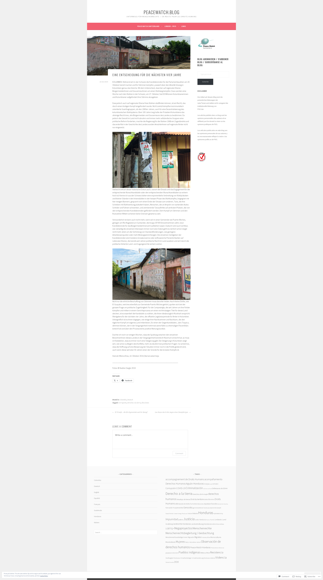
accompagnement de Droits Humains (185, 479)
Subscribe (205, 82)
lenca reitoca (220, 524)
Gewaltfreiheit (170, 513)
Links (183, 26)
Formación (169, 508)
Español (97, 498)
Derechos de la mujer (200, 494)
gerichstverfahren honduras (201, 508)
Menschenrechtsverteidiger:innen (176, 537)
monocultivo (206, 537)
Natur (187, 542)
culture (210, 488)
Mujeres (180, 541)
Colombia (123, 400)
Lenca (214, 524)
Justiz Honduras (200, 520)
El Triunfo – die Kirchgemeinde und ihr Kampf (131, 412)
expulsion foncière (210, 504)
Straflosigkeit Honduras (173, 558)
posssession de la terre (172, 553)
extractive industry (223, 504)
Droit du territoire (197, 499)
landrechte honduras (182, 523)
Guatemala (98, 510)
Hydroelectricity (218, 513)
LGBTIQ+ (170, 528)
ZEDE (176, 562)
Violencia (221, 557)
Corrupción (122, 403)
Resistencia (216, 552)
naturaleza (192, 542)
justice (180, 519)
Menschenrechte (202, 528)
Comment (179, 453)
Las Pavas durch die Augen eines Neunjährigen (171, 412)
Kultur (208, 520)
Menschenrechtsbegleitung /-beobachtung (190, 533)
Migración (191, 537)
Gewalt (219, 508)
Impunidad (172, 519)
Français (97, 504)
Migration (198, 537)
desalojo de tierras (183, 499)
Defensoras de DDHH (219, 488)
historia (195, 513)
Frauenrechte (178, 507)
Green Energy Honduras (180, 513)
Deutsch (130, 400)
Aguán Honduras (195, 483)
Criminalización (194, 488)
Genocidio (187, 507)
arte (211, 484)
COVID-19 (180, 488)
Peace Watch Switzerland (148, 26)
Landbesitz (218, 520)
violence (212, 558)
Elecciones (145, 403)
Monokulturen (171, 542)
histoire (190, 513)
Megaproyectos (183, 528)
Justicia (189, 519)
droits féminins (209, 499)
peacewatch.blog (162, 12)
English (96, 492)
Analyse (206, 484)
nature (198, 542)
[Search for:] (125, 532)
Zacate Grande (170, 562)
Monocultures (215, 537)
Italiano (96, 522)
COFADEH (215, 484)
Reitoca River (205, 553)
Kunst (212, 520)
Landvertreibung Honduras (201, 524)
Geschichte (213, 508)
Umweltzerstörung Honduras (201, 558)
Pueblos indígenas (189, 552)
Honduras (97, 516)
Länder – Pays (170, 26)
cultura (205, 488)
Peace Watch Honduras (200, 547)
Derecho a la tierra (134, 403)
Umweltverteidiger (185, 558)
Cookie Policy (44, 576)
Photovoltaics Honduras (217, 548)
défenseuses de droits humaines (186, 504)
